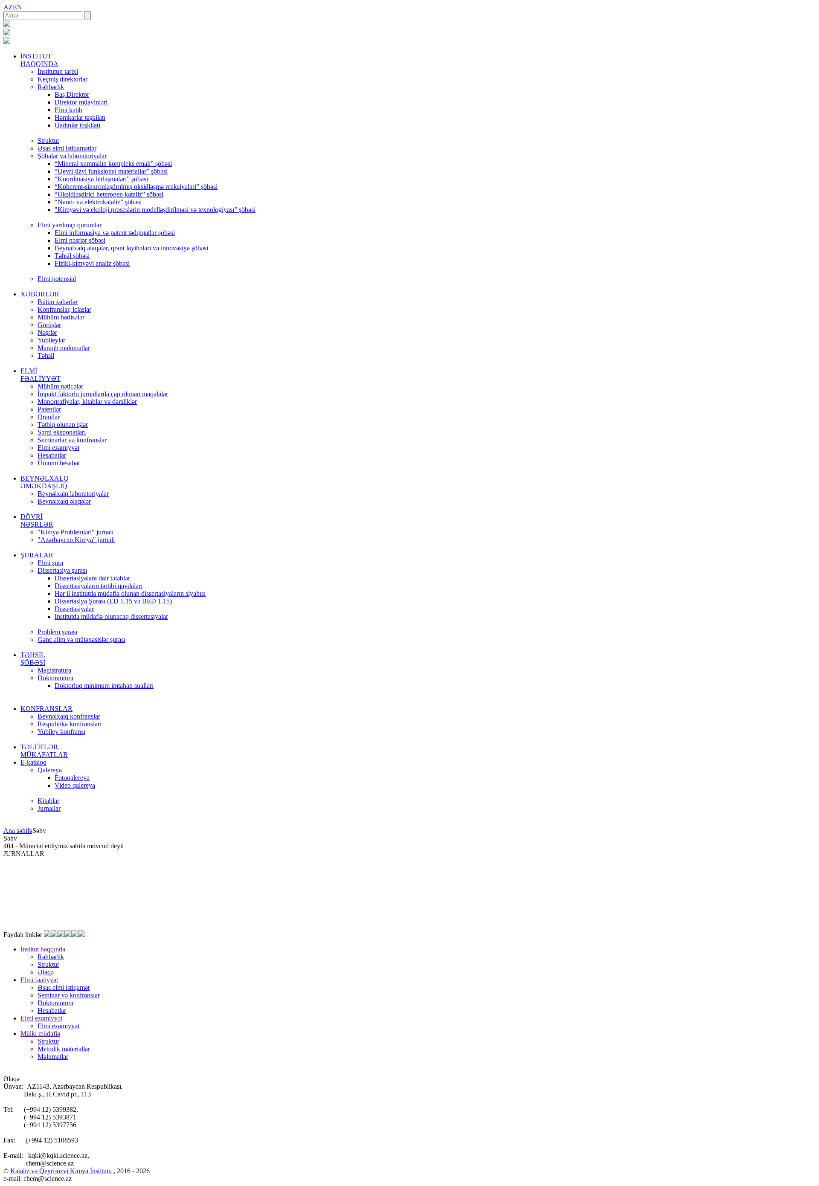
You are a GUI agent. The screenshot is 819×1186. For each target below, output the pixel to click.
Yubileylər (51, 340)
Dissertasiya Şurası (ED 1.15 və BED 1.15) (113, 601)
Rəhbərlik (51, 86)
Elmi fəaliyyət (39, 979)
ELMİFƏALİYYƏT (40, 374)
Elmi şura (50, 562)
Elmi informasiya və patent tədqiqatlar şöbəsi (115, 232)
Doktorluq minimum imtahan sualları (104, 685)
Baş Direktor (72, 94)
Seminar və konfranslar (69, 995)
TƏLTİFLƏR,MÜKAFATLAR (44, 750)
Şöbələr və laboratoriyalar (72, 155)
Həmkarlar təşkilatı (80, 117)
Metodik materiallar (64, 1049)
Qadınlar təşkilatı (77, 125)
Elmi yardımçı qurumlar (70, 225)
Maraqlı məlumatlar (64, 347)
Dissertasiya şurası (62, 570)
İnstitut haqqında (42, 949)
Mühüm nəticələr (60, 386)
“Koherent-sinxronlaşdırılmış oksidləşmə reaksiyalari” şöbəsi (136, 186)
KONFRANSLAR (46, 708)
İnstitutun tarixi (58, 71)
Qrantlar (49, 416)
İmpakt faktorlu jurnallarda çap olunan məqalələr (103, 393)
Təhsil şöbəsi (72, 255)
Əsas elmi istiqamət (64, 987)
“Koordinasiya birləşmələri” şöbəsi (101, 179)
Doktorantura (55, 677)
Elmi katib (68, 109)
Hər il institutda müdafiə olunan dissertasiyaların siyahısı (130, 593)
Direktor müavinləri (81, 102)
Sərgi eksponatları (62, 432)
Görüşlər (49, 324)
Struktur (48, 140)
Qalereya (50, 770)
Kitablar (48, 800)
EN (17, 7)
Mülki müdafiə (40, 1033)
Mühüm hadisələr (61, 317)
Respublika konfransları (70, 724)
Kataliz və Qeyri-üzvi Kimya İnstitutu (61, 1170)
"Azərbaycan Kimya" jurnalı (76, 539)
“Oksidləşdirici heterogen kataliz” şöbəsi (109, 194)
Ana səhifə (17, 830)
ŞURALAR (36, 555)
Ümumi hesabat (59, 463)
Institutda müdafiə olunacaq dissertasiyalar (111, 616)
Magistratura (54, 670)
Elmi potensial (57, 278)
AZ (8, 7)
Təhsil (46, 355)
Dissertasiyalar (74, 608)
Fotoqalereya (72, 777)
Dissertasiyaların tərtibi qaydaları (98, 585)
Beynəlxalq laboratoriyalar (73, 493)
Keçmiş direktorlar (62, 79)
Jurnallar (49, 808)
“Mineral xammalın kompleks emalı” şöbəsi (113, 163)
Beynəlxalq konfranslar (69, 716)
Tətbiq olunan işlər (63, 424)
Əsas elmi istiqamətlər (67, 148)
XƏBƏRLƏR (39, 294)
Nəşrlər (47, 332)
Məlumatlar (53, 1056)
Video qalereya (75, 785)
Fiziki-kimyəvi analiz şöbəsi (92, 263)
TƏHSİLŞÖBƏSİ (32, 658)
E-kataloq (33, 762)
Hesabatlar (52, 455)
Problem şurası (57, 631)
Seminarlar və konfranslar (72, 440)
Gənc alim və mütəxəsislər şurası (81, 639)
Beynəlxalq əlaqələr (64, 501)
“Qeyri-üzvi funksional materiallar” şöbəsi (111, 171)
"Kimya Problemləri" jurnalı (75, 532)
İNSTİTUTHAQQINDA (39, 59)
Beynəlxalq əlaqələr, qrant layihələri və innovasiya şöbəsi (131, 248)
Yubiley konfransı (61, 731)
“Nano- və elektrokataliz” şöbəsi (98, 202)
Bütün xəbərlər (58, 301)
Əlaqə (46, 972)
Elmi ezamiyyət (58, 447)
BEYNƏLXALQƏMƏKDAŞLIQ (44, 482)
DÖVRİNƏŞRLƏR (36, 520)
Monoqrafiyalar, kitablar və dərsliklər (87, 401)
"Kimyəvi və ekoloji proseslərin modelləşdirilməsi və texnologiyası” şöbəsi (155, 209)
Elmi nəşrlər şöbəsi (80, 240)
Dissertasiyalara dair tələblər (92, 578)
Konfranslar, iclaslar (64, 309)
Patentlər (49, 409)
